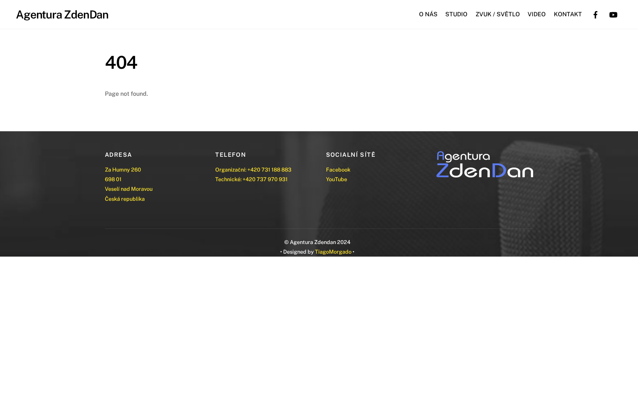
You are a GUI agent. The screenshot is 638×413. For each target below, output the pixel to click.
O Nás (428, 14)
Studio (456, 14)
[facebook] (595, 13)
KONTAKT (568, 14)
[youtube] (613, 13)
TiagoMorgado (333, 251)
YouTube (336, 179)
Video (537, 14)
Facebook (338, 169)
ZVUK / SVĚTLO (498, 14)
